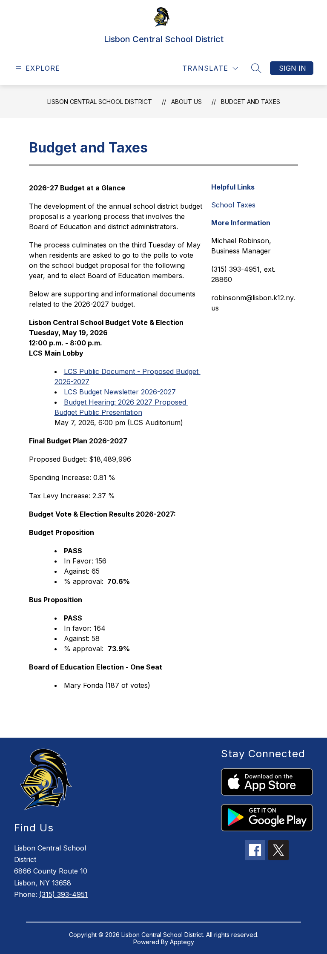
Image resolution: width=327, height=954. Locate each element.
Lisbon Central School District (99, 101)
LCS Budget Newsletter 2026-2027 (120, 392)
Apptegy (182, 941)
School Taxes (233, 205)
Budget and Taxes (250, 101)
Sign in (292, 68)
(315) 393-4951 (63, 894)
